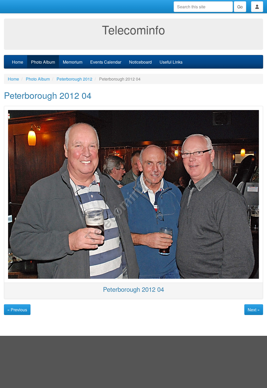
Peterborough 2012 (74, 79)
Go (240, 7)
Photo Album (43, 62)
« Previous (17, 310)
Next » (254, 310)
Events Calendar (105, 62)
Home (17, 62)
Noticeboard (140, 62)
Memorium (72, 62)
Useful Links (171, 62)
